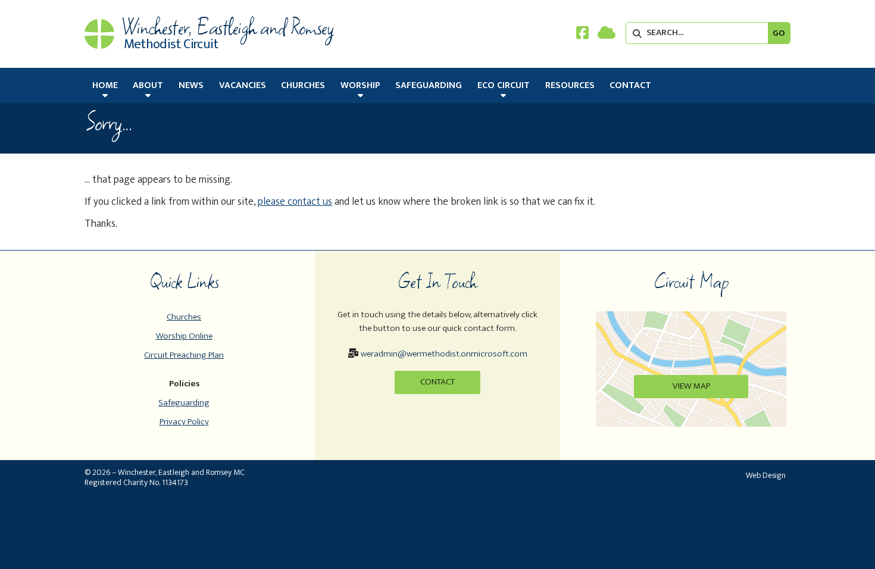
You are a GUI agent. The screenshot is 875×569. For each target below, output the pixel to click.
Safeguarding (184, 402)
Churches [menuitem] (303, 85)
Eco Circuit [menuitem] (503, 85)
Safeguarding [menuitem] (428, 85)
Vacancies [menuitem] (242, 85)
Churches (184, 316)
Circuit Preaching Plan (184, 355)
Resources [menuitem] (570, 85)
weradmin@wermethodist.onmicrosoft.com (444, 353)
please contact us (295, 201)
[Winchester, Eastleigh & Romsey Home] (99, 34)
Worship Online (184, 336)
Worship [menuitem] (360, 85)
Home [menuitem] (105, 85)
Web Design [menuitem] (766, 475)
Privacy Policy (184, 421)
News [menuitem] (191, 85)
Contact (437, 381)
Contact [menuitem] (630, 85)
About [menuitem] (148, 85)
